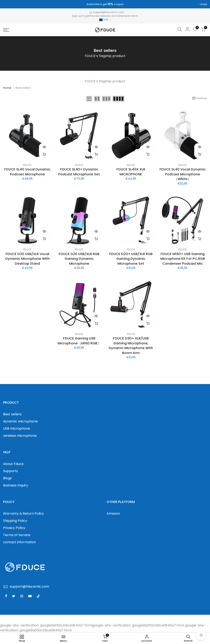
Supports (10, 471)
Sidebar (201, 98)
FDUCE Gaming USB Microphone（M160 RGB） (79, 341)
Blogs (7, 478)
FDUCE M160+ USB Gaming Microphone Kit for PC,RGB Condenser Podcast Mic (182, 259)
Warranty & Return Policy (23, 513)
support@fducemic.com (108, 12)
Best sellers (12, 414)
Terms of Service (16, 535)
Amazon (113, 513)
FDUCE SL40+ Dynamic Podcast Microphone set (79, 172)
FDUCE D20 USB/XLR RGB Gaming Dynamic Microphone (79, 259)
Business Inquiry (15, 485)
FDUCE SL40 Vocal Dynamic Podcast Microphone (27, 172)
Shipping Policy (15, 520)
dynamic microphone (20, 421)
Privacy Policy (14, 527)
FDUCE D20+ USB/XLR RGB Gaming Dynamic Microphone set (131, 259)
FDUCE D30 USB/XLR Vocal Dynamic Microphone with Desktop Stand (27, 259)
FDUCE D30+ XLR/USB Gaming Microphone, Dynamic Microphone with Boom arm (131, 345)
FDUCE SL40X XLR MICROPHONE (130, 172)
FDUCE (27, 165)
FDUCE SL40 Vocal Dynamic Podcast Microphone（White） (183, 174)
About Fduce (13, 463)
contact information (19, 542)
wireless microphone (20, 435)
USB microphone (16, 428)
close (8, 4)
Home (7, 88)
